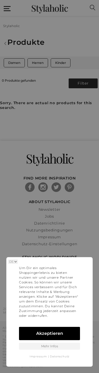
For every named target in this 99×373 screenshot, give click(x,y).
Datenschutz (59, 356)
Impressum (38, 356)
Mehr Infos (49, 346)
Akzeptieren (49, 333)
